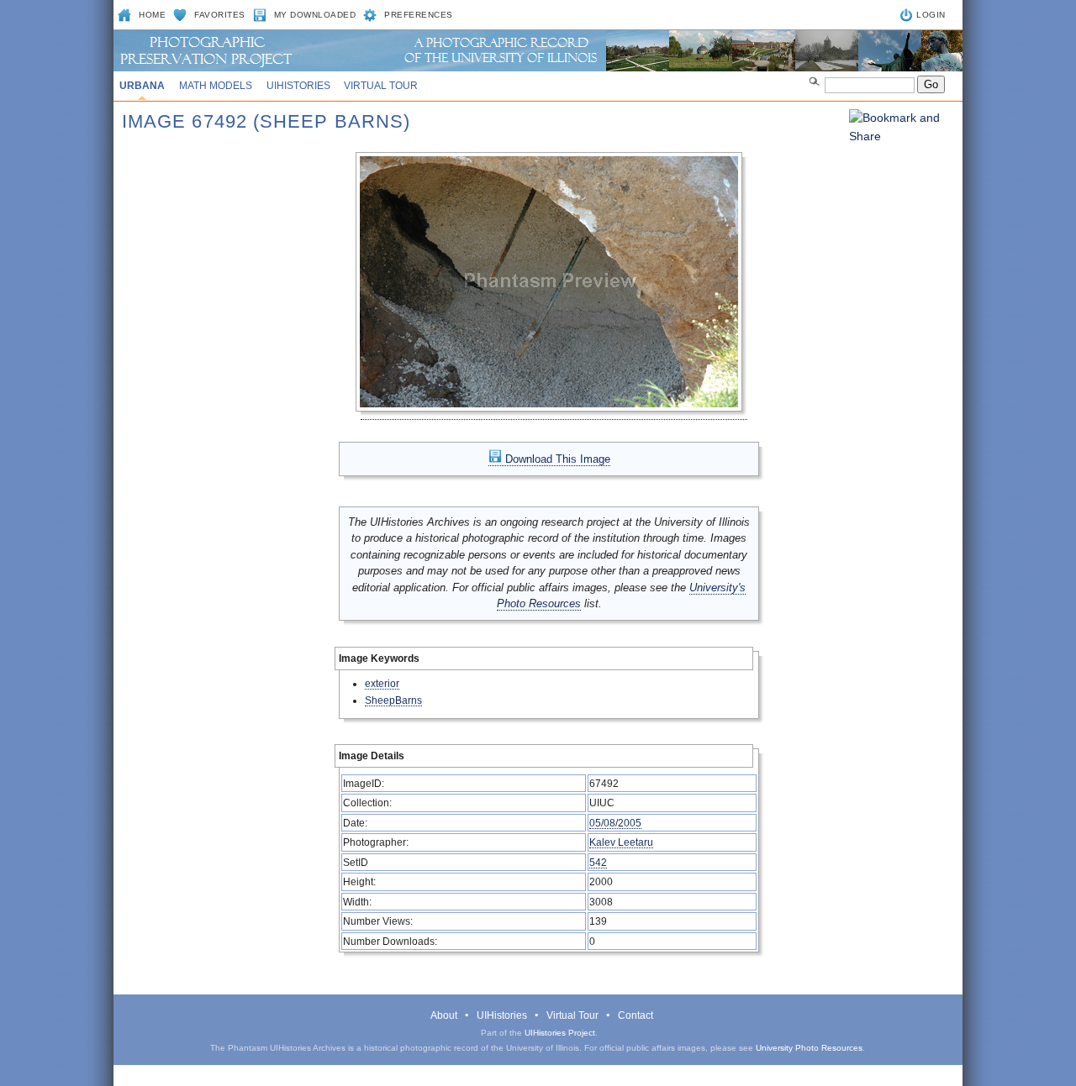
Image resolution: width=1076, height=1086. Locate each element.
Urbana (142, 86)
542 (598, 862)
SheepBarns (393, 700)
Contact (635, 1015)
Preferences (418, 14)
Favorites (219, 14)
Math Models (215, 86)
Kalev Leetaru (621, 842)
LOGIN (931, 14)
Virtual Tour (381, 86)
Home (152, 14)
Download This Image (556, 459)
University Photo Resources (809, 1047)
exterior (382, 683)
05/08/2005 (615, 822)
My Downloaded (315, 14)
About (443, 1015)
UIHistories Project (560, 1032)
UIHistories (298, 86)
